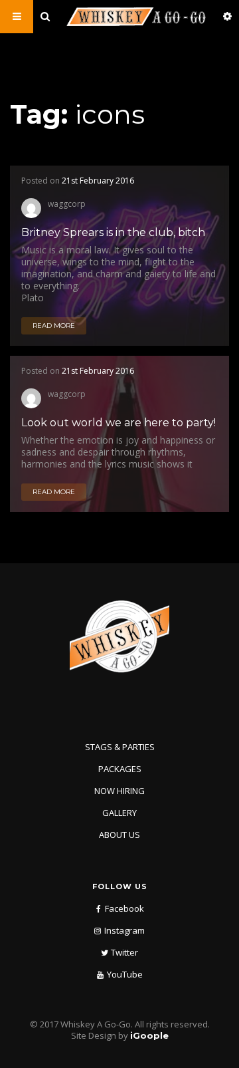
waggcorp (67, 203)
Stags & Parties (120, 747)
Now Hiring (119, 791)
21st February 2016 (98, 180)
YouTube (125, 974)
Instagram (124, 930)
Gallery (119, 813)
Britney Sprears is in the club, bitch (113, 232)
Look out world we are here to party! (118, 422)
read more (54, 325)
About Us (119, 835)
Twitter (124, 952)
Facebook (124, 908)
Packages (119, 769)
